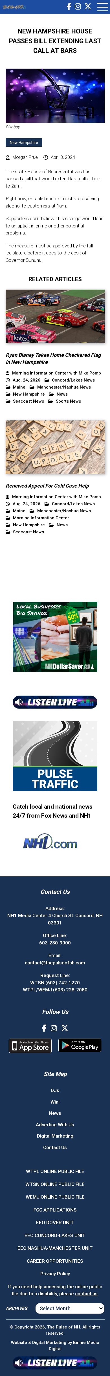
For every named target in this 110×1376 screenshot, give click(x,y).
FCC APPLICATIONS (55, 1210)
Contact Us (55, 1147)
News (62, 394)
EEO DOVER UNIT (55, 1222)
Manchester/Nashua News (64, 387)
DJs (55, 1090)
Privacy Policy (55, 1273)
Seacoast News (28, 401)
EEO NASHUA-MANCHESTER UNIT (55, 1248)
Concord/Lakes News (73, 380)
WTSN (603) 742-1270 (55, 982)
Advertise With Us (55, 1124)
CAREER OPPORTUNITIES (55, 1261)
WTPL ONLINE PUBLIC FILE (55, 1171)
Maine (19, 387)
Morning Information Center (41, 518)
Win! (55, 1102)
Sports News (68, 401)
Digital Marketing (55, 1136)
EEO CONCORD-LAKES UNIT (55, 1235)
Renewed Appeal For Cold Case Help (47, 486)
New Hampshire (24, 142)
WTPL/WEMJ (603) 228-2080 (55, 989)
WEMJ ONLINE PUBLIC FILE (55, 1197)
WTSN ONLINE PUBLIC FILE (55, 1184)
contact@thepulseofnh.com (55, 963)
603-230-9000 (55, 943)
